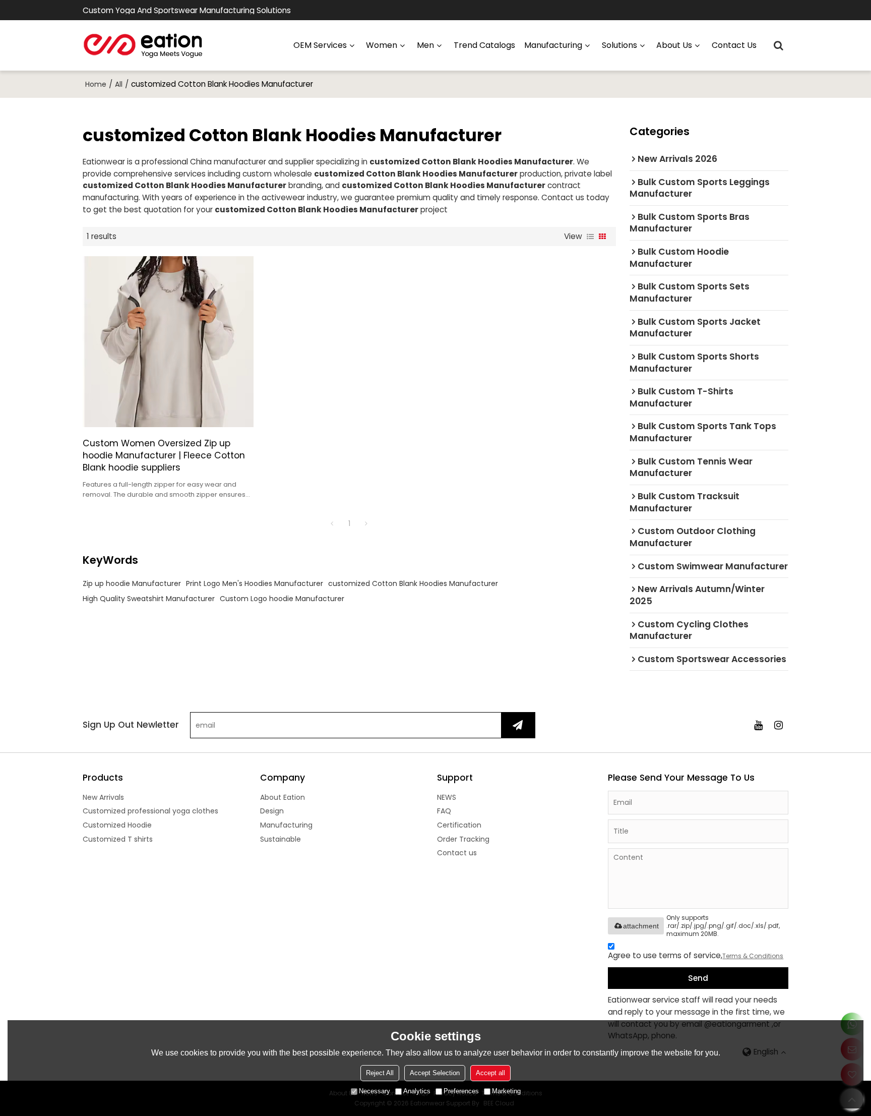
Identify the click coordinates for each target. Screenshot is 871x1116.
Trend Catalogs (484, 45)
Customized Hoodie (117, 825)
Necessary (374, 1091)
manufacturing (553, 45)
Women (381, 45)
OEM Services (320, 45)
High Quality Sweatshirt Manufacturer (149, 599)
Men (425, 45)
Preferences (461, 1091)
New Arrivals (103, 797)
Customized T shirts (118, 839)
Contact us (734, 45)
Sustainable (280, 839)
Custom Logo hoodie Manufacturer (282, 599)
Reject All (380, 1073)
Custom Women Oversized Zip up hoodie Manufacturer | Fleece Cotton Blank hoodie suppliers (164, 455)
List (590, 236)
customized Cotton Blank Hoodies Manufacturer (413, 583)
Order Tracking (463, 839)
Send (698, 978)
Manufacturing (286, 825)
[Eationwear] (143, 45)
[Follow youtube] (758, 725)
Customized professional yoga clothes (150, 811)
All (118, 84)
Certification (459, 825)
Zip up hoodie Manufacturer (132, 583)
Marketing (506, 1091)
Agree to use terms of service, (695, 955)
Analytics (416, 1091)
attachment (641, 926)
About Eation (282, 797)
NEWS (446, 797)
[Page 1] (332, 523)
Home (95, 84)
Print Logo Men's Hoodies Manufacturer (254, 583)
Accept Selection (435, 1073)
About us (674, 45)
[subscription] (518, 725)
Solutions (619, 45)
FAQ (444, 811)
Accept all (490, 1073)
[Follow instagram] (778, 725)
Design (272, 811)
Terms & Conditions (752, 956)
